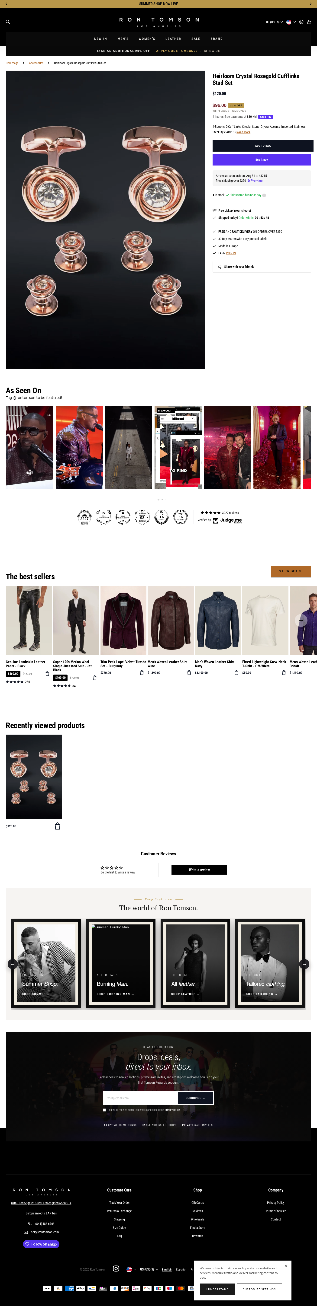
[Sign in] (301, 22)
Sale (195, 39)
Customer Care (119, 1190)
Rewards (197, 1236)
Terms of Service (275, 1211)
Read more (243, 132)
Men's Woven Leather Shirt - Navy (215, 664)
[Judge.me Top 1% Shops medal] (161, 517)
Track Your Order (119, 1202)
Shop (197, 1190)
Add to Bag (263, 145)
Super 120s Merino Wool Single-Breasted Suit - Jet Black (72, 666)
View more (291, 571)
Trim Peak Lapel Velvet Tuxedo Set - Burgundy (123, 664)
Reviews (197, 1211)
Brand (217, 39)
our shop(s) (243, 210)
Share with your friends (239, 266)
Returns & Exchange (119, 1211)
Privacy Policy (275, 1202)
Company (275, 1190)
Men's (123, 39)
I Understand (217, 1289)
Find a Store (197, 1228)
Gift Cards (197, 1202)
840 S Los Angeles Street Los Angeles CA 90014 (41, 1203)
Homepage (12, 63)
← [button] (13, 964)
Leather (173, 39)
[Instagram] (116, 1269)
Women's (147, 39)
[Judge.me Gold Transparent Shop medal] (123, 517)
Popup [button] (264, 195)
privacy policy (172, 1110)
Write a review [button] (199, 870)
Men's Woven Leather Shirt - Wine (168, 664)
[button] (6, 4)
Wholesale (197, 1219)
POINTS (231, 253)
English (167, 1269)
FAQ (119, 1236)
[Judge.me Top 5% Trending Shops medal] (180, 517)
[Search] (8, 22)
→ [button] (304, 964)
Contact (276, 1219)
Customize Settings (259, 1289)
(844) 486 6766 (44, 1224)
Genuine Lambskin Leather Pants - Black (25, 664)
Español (181, 1269)
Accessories (36, 63)
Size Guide (119, 1228)
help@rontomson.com (45, 1232)
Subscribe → (195, 1098)
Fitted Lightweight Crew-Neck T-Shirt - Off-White (264, 664)
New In (100, 39)
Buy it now (262, 159)
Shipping (119, 1219)
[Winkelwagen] (309, 22)
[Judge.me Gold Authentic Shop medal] (103, 517)
